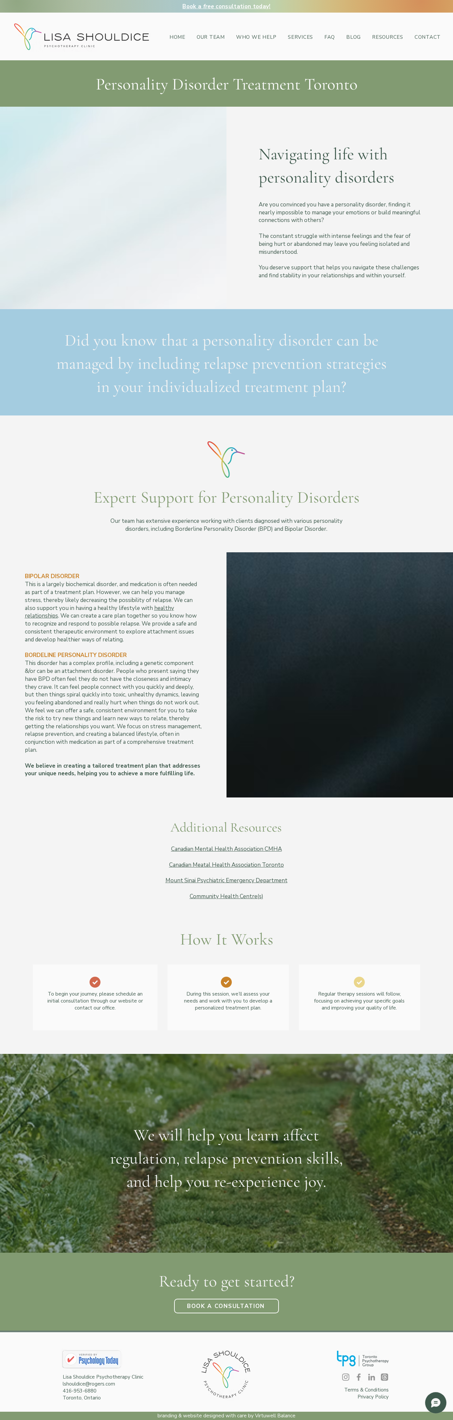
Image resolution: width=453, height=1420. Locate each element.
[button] (300, 37)
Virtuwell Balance (275, 1415)
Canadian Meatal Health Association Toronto (226, 865)
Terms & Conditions (366, 1390)
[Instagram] (346, 1377)
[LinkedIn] (371, 1377)
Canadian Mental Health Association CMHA (226, 849)
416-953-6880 (80, 1391)
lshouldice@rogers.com (89, 1384)
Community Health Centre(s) (226, 896)
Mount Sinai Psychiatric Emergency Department (226, 880)
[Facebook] (358, 1377)
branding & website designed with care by (206, 1415)
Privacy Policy (373, 1396)
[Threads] (384, 1377)
